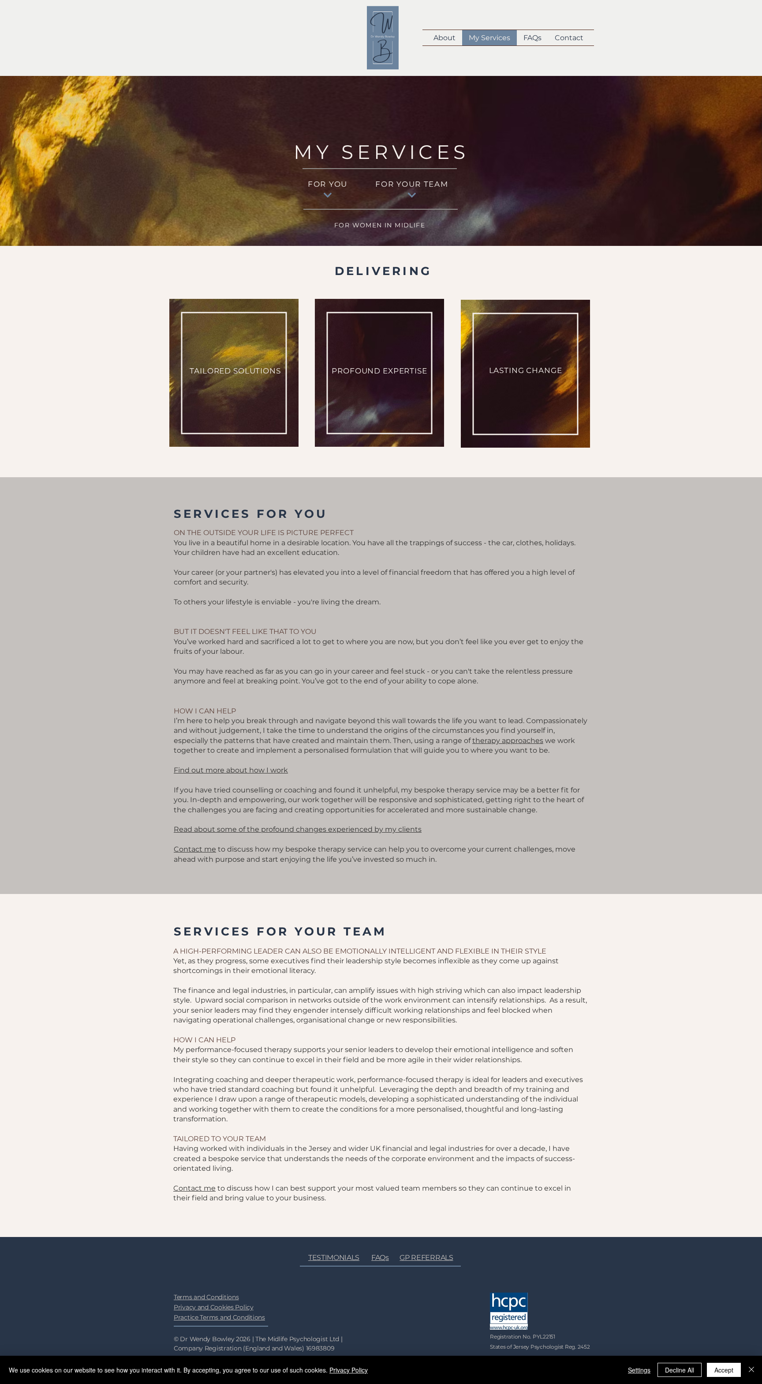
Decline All (679, 1369)
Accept (723, 1369)
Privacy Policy (348, 1369)
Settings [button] (639, 1369)
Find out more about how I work (231, 770)
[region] (235, 377)
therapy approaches (507, 740)
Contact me (195, 849)
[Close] (751, 1370)
